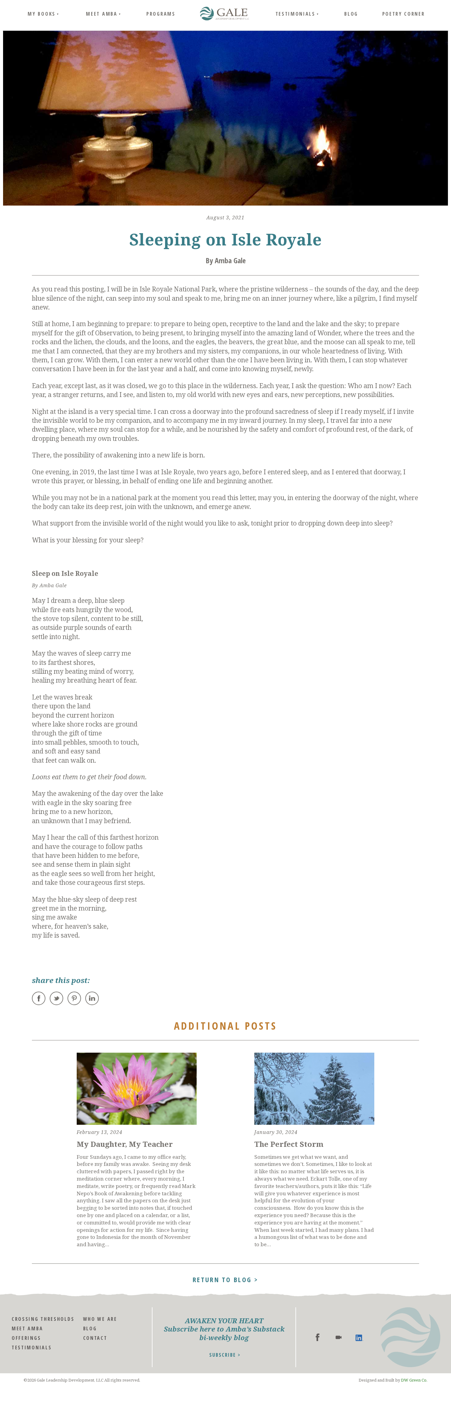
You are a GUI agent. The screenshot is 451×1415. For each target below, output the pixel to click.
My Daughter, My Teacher (125, 1144)
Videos (338, 1337)
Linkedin (359, 1337)
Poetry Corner (403, 13)
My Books (42, 13)
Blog (351, 13)
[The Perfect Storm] (314, 1089)
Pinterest (74, 998)
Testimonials (295, 13)
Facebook (38, 998)
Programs (160, 13)
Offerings (26, 1338)
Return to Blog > (225, 1279)
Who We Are (100, 1319)
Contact (95, 1338)
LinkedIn (92, 998)
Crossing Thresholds (43, 1319)
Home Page (224, 14)
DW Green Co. (414, 1380)
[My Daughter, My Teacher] (137, 1089)
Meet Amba (101, 13)
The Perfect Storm (288, 1144)
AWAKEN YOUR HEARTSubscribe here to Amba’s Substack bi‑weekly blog (224, 1329)
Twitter (56, 998)
